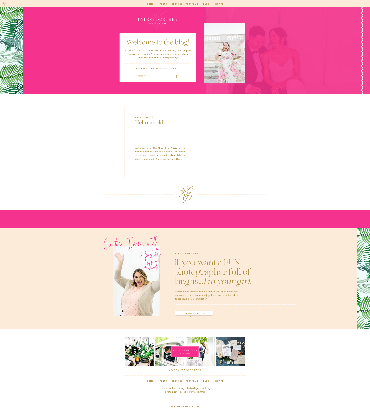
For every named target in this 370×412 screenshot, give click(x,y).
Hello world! (149, 122)
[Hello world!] (222, 142)
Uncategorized (144, 117)
